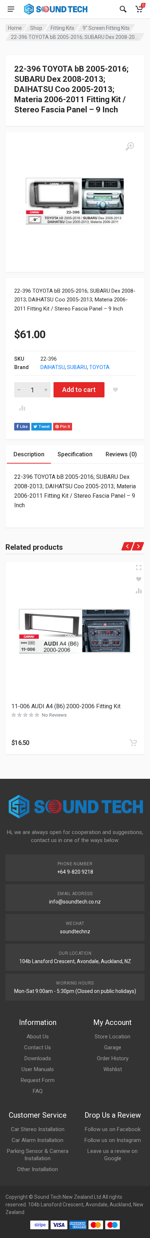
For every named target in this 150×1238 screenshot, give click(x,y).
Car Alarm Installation (37, 1140)
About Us (38, 1036)
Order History (113, 1058)
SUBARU (77, 367)
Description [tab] (28, 454)
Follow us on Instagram (112, 1140)
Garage (112, 1047)
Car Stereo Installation (37, 1129)
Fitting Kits (62, 28)
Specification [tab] (75, 454)
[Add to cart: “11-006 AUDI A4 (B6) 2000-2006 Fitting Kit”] (133, 742)
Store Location (112, 1036)
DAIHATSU (52, 367)
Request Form (38, 1080)
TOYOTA (99, 367)
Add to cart (79, 389)
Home (15, 28)
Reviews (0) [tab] (121, 454)
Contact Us (37, 1047)
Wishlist (112, 1069)
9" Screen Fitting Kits (106, 28)
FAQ (38, 1091)
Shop (36, 28)
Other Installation (37, 1169)
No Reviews (54, 715)
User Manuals (37, 1069)
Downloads (37, 1058)
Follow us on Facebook (113, 1129)
